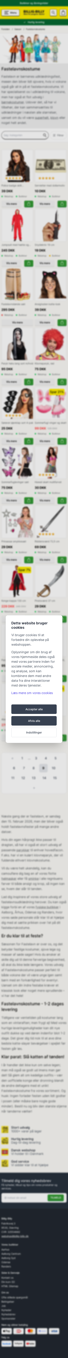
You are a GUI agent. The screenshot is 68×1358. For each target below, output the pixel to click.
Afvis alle (34, 721)
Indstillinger (34, 732)
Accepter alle (34, 709)
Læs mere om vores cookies (32, 693)
